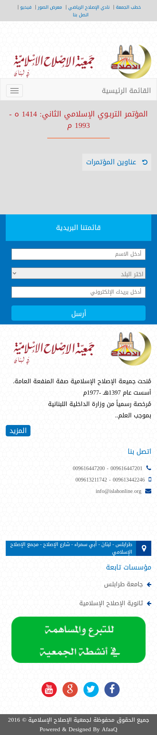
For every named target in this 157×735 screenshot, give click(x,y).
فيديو (26, 7)
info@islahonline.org (118, 491)
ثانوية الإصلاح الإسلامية (111, 603)
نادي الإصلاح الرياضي (89, 7)
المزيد (18, 430)
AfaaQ (109, 729)
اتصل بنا (80, 15)
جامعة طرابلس (123, 584)
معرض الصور (50, 7)
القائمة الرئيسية (126, 90)
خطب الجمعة (128, 7)
